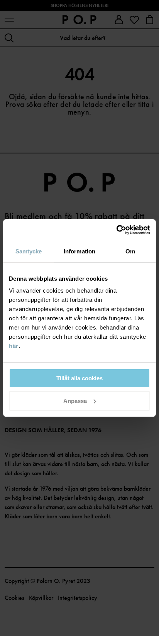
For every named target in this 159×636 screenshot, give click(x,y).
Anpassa (75, 401)
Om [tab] (130, 251)
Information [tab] (79, 251)
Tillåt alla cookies (79, 378)
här (14, 346)
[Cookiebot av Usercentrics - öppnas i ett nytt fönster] (116, 230)
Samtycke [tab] (28, 251)
